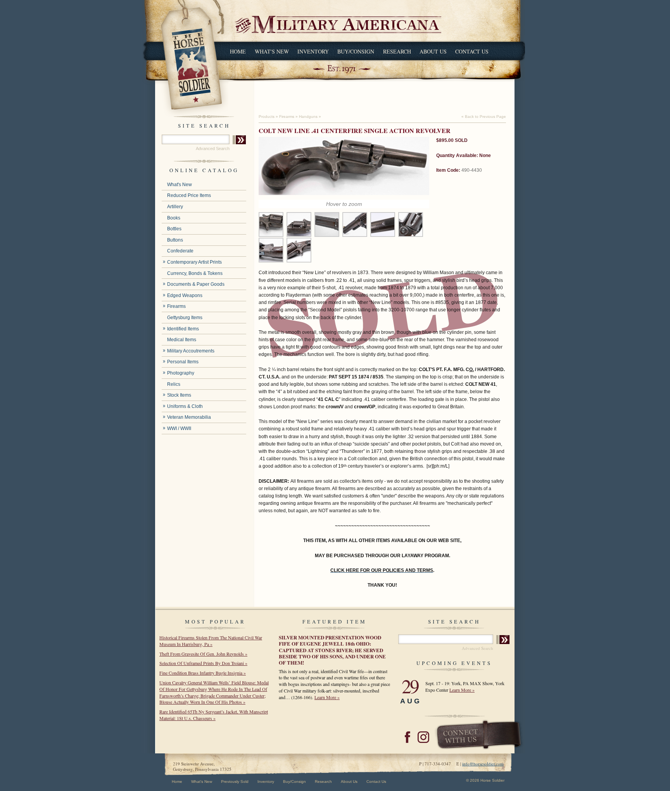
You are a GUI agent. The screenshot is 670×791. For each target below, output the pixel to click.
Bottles (174, 228)
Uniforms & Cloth (185, 406)
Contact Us (472, 51)
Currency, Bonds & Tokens (195, 273)
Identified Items (183, 329)
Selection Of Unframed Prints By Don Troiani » (203, 663)
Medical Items (181, 339)
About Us (433, 51)
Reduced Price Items (189, 195)
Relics (173, 384)
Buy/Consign (355, 51)
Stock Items (179, 395)
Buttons (175, 240)
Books (173, 218)
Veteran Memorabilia (189, 417)
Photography (180, 373)
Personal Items (183, 361)
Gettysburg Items (184, 317)
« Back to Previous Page (483, 116)
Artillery (175, 206)
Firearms (176, 306)
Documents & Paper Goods (195, 284)
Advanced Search (213, 148)
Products (267, 116)
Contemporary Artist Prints (194, 262)
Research (397, 51)
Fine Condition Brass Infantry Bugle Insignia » (202, 673)
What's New (272, 51)
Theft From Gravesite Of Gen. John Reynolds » (203, 654)
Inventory (313, 51)
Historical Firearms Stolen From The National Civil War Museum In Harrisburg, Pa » (210, 640)
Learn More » (327, 697)
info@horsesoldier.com (483, 764)
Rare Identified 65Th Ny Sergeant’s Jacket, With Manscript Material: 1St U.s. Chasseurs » (213, 714)
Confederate (180, 251)
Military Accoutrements (190, 351)
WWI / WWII (179, 428)
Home (238, 51)
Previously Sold (235, 781)
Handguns (308, 116)
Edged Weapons (184, 295)
